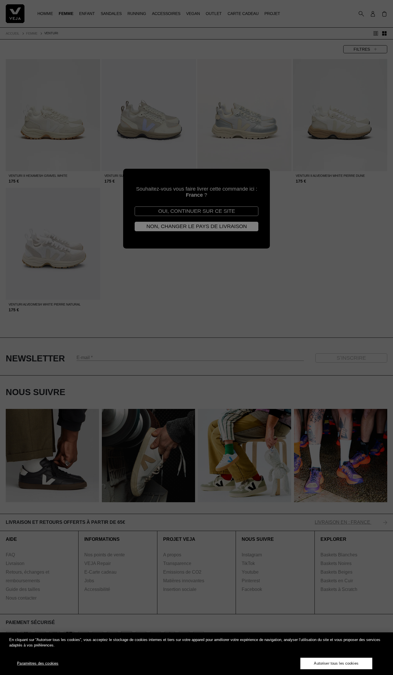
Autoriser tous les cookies (336, 663)
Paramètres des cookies (37, 663)
